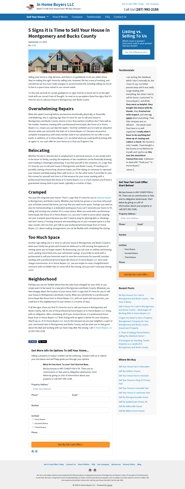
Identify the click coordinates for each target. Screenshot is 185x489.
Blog (139, 464)
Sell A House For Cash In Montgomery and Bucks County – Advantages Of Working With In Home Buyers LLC (136, 310)
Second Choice (41, 423)
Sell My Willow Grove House (131, 410)
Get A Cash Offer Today (133, 4)
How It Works (60, 17)
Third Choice (40, 427)
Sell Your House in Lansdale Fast (134, 388)
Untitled (35, 416)
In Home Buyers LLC (102, 327)
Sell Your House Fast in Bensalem (134, 366)
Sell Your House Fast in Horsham (134, 375)
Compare (77, 17)
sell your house (104, 197)
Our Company (152, 4)
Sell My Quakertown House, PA (133, 401)
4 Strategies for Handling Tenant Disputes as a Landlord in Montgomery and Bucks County (134, 344)
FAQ (107, 17)
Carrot (109, 485)
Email (75, 395)
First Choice (40, 419)
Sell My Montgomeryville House (133, 397)
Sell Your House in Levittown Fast (134, 392)
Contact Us (120, 17)
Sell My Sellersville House (130, 406)
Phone (35, 395)
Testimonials (94, 17)
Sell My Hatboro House (129, 371)
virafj (33, 45)
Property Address (40, 384)
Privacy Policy (129, 464)
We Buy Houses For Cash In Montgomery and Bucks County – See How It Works (136, 299)
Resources (116, 464)
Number (35, 405)
